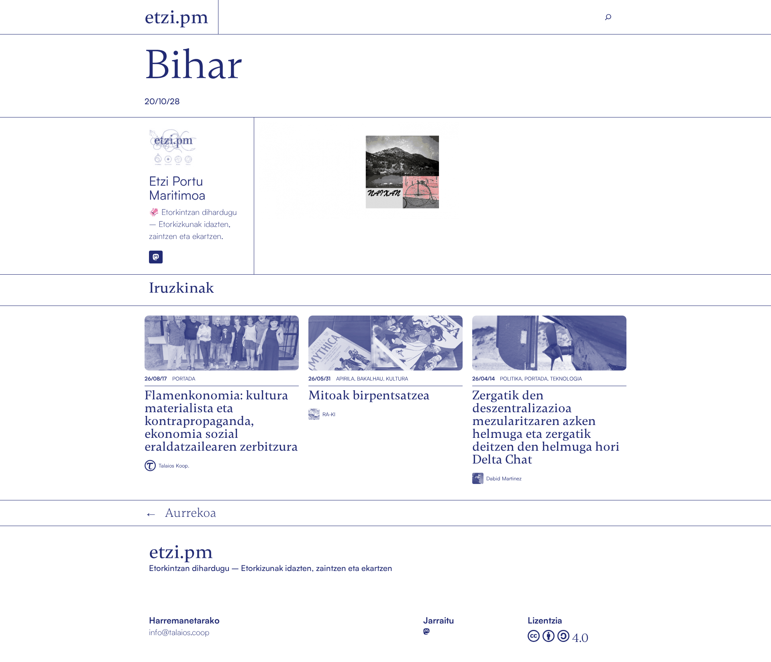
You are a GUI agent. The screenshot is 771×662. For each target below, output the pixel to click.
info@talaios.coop (179, 632)
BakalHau (370, 378)
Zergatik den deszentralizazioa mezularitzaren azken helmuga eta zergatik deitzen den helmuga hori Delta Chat (548, 342)
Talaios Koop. (174, 465)
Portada (183, 378)
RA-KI (328, 414)
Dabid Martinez (504, 478)
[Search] (608, 17)
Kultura (397, 378)
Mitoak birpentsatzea (348, 343)
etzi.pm (176, 17)
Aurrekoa (190, 512)
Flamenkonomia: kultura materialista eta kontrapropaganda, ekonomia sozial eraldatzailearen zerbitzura (220, 343)
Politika (511, 378)
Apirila (345, 378)
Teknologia (566, 378)
